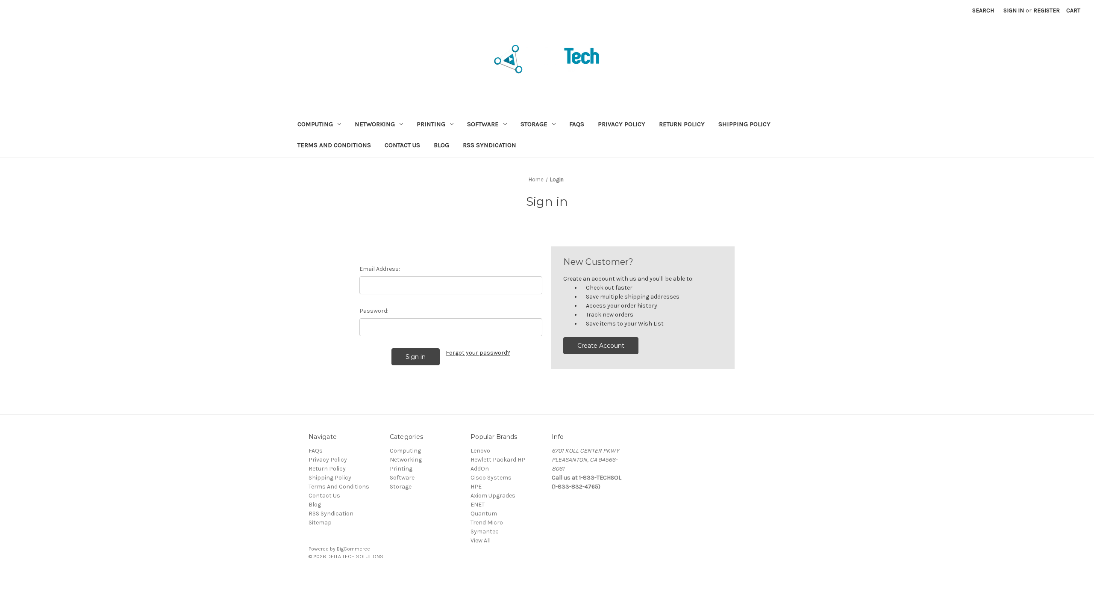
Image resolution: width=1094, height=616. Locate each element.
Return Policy (682, 124)
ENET (478, 504)
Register (1046, 10)
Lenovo (480, 450)
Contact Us (402, 145)
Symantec (485, 531)
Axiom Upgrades (493, 495)
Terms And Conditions (334, 145)
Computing (315, 124)
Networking (375, 124)
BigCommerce (353, 549)
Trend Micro (487, 522)
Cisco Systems (491, 477)
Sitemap (320, 522)
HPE (476, 486)
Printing (431, 124)
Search (983, 10)
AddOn (480, 468)
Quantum (484, 513)
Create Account (600, 345)
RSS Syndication (489, 145)
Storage (534, 124)
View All (481, 540)
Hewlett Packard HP (498, 459)
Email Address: (379, 268)
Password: (373, 310)
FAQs (576, 124)
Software (483, 124)
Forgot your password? (478, 352)
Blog (441, 145)
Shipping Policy (744, 124)
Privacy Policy (621, 124)
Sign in (1013, 10)
